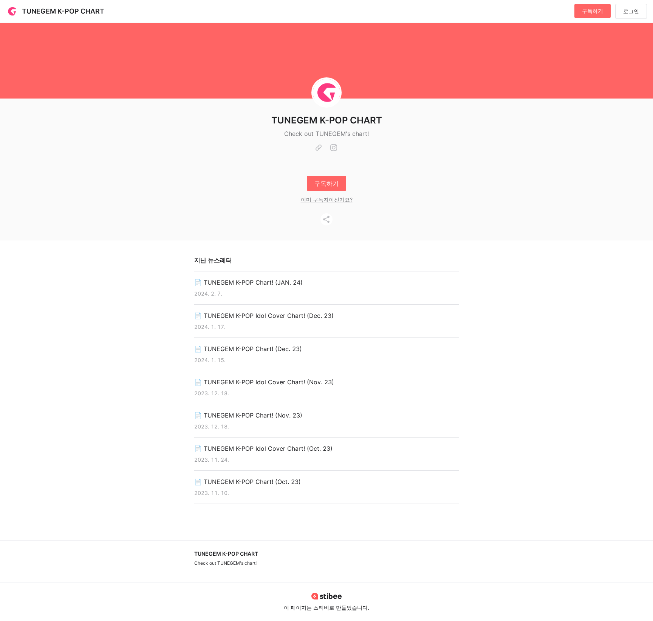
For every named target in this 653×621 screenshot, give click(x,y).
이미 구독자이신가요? (327, 199)
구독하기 (592, 11)
